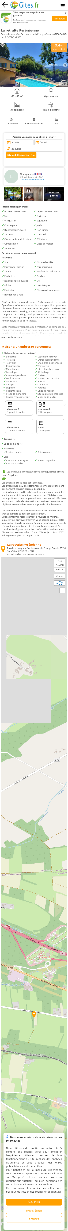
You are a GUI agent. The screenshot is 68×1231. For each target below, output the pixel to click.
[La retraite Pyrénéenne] (34, 85)
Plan (60, 560)
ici (59, 1191)
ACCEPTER (34, 1201)
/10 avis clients (59, 47)
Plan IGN (60, 565)
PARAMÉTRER (34, 1210)
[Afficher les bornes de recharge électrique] (59, 583)
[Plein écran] (62, 590)
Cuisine (8, 438)
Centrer (59, 576)
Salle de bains (11, 443)
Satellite (59, 569)
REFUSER (34, 1219)
